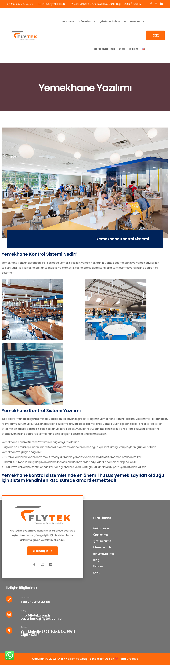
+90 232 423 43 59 (22, 4)
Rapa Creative (128, 659)
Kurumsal (67, 21)
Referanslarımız (104, 48)
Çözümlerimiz (108, 21)
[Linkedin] (50, 564)
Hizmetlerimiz (133, 21)
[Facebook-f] (34, 564)
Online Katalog (155, 35)
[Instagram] (42, 564)
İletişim (133, 48)
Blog (122, 48)
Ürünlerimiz (85, 21)
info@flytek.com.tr (53, 4)
